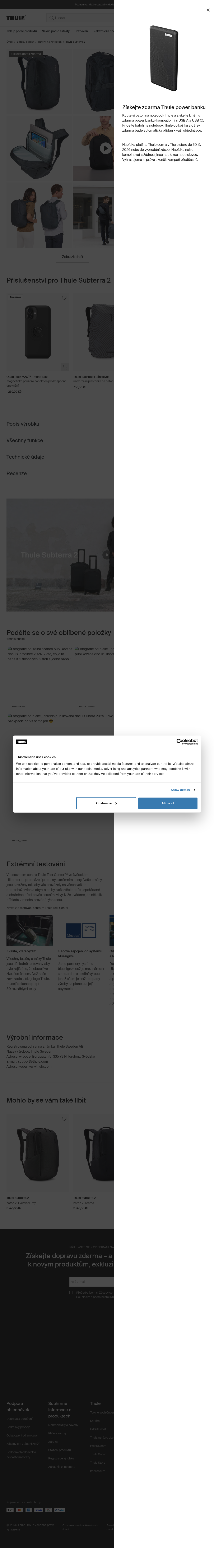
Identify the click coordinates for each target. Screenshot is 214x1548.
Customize (104, 803)
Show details (180, 790)
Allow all (168, 803)
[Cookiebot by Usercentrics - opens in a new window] (179, 742)
